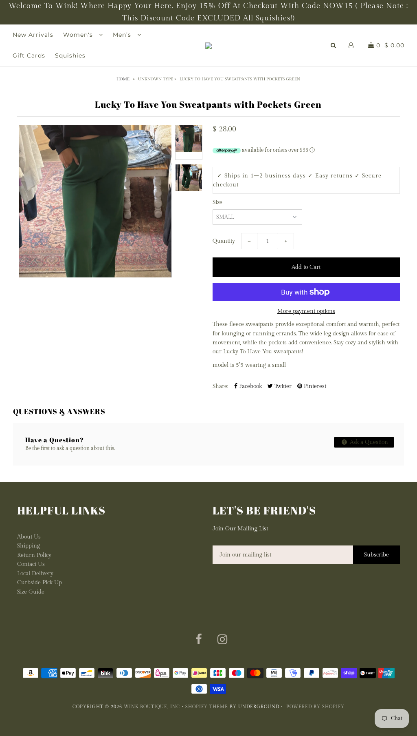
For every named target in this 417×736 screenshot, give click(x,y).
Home (122, 79)
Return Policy (34, 555)
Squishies (70, 55)
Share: (220, 386)
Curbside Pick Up (39, 582)
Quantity (224, 241)
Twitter (282, 386)
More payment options (306, 311)
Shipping (28, 546)
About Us (29, 537)
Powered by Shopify (315, 706)
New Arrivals (33, 34)
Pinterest (314, 386)
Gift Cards (29, 55)
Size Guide (30, 592)
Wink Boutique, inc (152, 706)
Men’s (123, 34)
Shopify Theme (206, 706)
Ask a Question (368, 442)
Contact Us (31, 564)
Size (217, 202)
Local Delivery (35, 573)
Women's (79, 34)
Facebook (249, 386)
